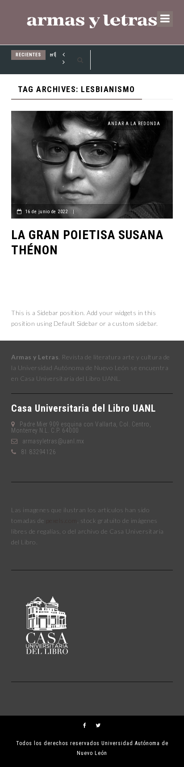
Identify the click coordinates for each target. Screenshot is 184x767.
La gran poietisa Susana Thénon (87, 242)
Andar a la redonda (134, 123)
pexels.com (61, 520)
